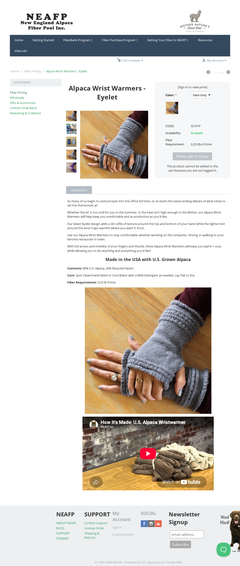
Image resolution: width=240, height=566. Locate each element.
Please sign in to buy (192, 156)
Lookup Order (94, 528)
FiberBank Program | (78, 40)
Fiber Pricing (32, 71)
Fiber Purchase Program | (120, 40)
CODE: (169, 126)
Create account (123, 534)
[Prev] (208, 72)
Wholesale (17, 98)
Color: (169, 95)
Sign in (117, 527)
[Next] (228, 72)
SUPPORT (63, 533)
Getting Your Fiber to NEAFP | (168, 40)
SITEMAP (62, 538)
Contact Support (96, 523)
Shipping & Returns (91, 535)
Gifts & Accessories (23, 103)
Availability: (173, 133)
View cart (21, 51)
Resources (205, 40)
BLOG (60, 528)
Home (19, 40)
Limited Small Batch (23, 108)
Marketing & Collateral (25, 113)
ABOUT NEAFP (66, 523)
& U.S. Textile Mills (169, 562)
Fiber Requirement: (174, 142)
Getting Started (43, 40)
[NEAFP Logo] (120, 20)
